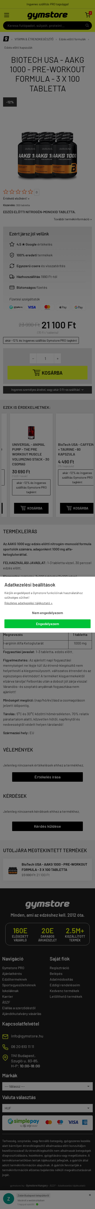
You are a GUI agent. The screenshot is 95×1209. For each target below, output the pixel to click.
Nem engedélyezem (47, 613)
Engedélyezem (47, 624)
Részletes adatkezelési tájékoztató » (28, 603)
